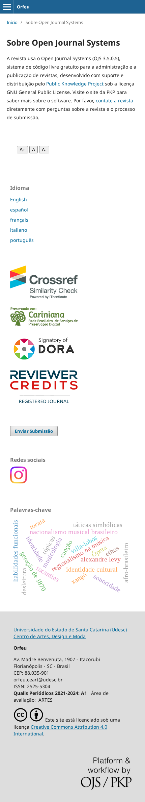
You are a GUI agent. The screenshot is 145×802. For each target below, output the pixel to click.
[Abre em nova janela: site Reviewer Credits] (44, 401)
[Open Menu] (6, 7)
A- (44, 149)
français (19, 220)
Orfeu (23, 7)
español (19, 209)
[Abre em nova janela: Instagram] (18, 481)
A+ (22, 149)
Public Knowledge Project (75, 83)
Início (12, 22)
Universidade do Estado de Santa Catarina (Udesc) (70, 629)
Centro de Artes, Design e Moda (49, 636)
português (22, 240)
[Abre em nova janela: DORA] (44, 361)
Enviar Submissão (34, 431)
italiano (18, 230)
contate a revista (114, 100)
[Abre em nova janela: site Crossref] (44, 297)
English (18, 199)
